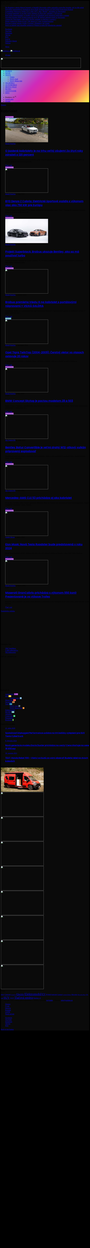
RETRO (8, 89)
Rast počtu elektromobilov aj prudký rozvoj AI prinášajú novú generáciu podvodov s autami (37, 15)
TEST (12, 998)
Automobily (11, 85)
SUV (7, 997)
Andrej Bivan (10, 537)
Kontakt (8, 1010)
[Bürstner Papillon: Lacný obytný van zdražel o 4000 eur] (22, 791)
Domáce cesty (14, 698)
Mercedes (74, 994)
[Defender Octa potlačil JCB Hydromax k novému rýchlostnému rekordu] (22, 988)
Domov (8, 71)
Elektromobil (33, 994)
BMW (2, 994)
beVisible (49, 1000)
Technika (9, 83)
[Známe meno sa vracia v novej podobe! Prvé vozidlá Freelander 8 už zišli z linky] (22, 914)
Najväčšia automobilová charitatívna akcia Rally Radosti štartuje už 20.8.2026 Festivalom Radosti (39, 9)
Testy (8, 75)
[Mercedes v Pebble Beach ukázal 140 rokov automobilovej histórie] (22, 890)
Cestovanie (10, 91)
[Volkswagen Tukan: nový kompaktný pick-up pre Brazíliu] (22, 816)
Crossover (13, 994)
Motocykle (11, 87)
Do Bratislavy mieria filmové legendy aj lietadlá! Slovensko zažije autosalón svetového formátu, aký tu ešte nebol (44, 7)
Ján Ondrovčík (10, 440)
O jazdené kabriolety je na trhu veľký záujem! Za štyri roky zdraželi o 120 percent (33, 13)
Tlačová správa (23, 997)
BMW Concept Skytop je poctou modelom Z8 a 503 (39, 401)
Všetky (12, 77)
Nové (7, 73)
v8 (40, 998)
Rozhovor (8, 720)
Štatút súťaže (9, 1014)
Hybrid (48, 994)
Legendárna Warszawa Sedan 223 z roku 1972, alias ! (35, 11)
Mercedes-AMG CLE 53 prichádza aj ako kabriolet (38, 498)
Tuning (36, 998)
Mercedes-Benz (82, 994)
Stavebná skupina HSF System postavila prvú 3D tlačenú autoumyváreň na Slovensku (35, 17)
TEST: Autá (14, 79)
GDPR (7, 1012)
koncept (54, 994)
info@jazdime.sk (67, 1000)
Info (7, 93)
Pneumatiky (9, 718)
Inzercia (8, 1008)
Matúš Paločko (10, 144)
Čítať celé (8, 165)
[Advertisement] (45, 627)
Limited (60, 994)
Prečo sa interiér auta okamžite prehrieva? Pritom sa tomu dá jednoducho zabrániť (33, 25)
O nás (7, 1006)
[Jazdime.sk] (10, 51)
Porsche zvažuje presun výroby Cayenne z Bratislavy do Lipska (27, 23)
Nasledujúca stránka (8, 611)
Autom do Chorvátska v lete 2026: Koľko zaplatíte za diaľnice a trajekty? (30, 19)
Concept (7, 994)
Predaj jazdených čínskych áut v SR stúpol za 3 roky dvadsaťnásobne (29, 21)
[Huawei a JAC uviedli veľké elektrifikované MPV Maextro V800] (22, 939)
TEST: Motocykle (16, 81)
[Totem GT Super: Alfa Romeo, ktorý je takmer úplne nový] (22, 865)
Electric (20, 994)
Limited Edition (67, 994)
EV (44, 994)
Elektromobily (10, 710)
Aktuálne (8, 714)
